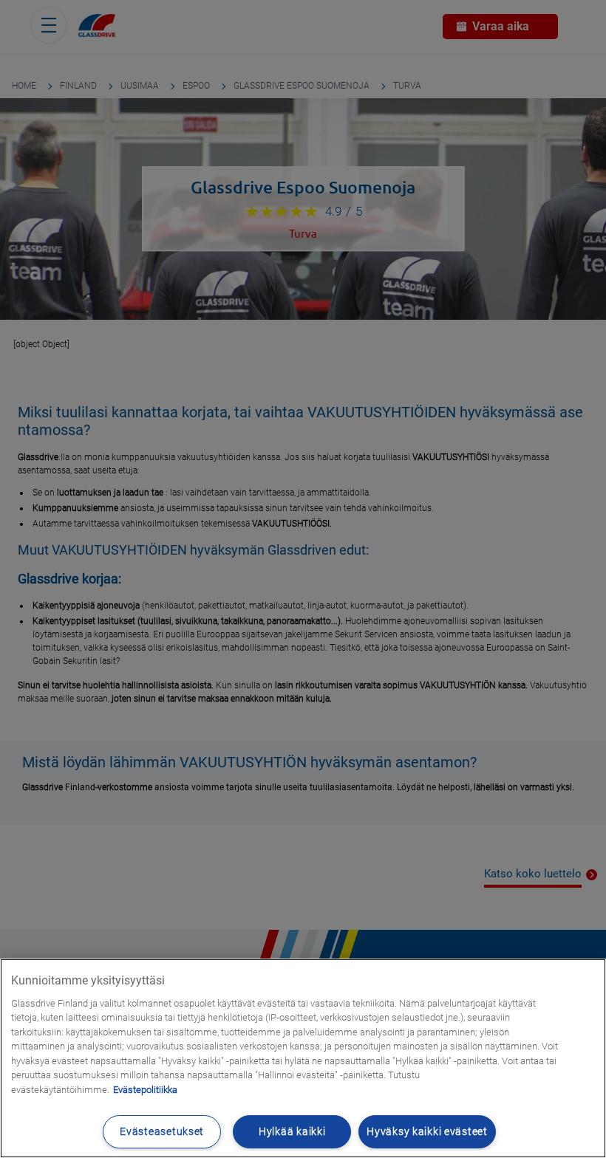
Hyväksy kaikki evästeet (427, 1132)
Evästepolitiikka (145, 1089)
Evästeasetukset (162, 1132)
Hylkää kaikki (292, 1132)
